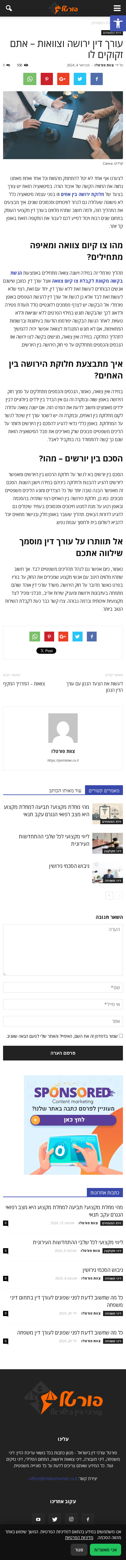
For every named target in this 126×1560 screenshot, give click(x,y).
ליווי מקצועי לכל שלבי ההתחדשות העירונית (78, 1242)
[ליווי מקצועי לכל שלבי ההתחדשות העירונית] (107, 843)
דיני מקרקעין (112, 851)
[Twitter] (55, 1520)
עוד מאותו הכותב (65, 790)
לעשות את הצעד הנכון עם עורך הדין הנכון (94, 686)
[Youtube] (38, 1520)
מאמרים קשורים (104, 790)
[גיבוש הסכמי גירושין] (107, 873)
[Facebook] (88, 1520)
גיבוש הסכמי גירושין (69, 865)
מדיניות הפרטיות (79, 1537)
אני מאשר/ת (105, 1550)
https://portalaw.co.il (63, 760)
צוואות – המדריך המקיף (24, 683)
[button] (118, 23)
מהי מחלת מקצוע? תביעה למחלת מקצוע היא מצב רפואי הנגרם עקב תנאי (46, 810)
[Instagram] (71, 1519)
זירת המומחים (112, 32)
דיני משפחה (113, 880)
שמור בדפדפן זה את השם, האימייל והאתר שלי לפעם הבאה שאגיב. (62, 1036)
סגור (79, 1550)
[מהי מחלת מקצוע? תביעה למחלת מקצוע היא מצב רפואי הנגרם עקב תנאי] (107, 814)
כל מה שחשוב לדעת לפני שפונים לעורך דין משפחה (70, 1332)
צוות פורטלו (104, 65)
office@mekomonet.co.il (53, 1478)
